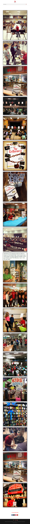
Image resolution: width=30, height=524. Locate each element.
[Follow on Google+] (17, 515)
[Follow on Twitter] (14, 515)
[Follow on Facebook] (12, 515)
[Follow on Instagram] (15, 515)
